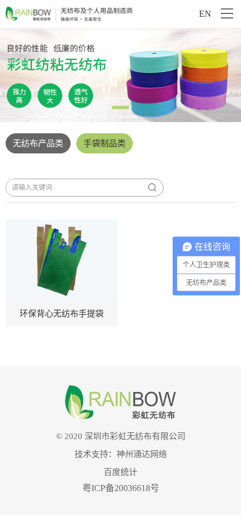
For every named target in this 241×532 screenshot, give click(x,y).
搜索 (152, 187)
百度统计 (120, 472)
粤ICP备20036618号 (120, 488)
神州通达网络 (142, 454)
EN (205, 13)
